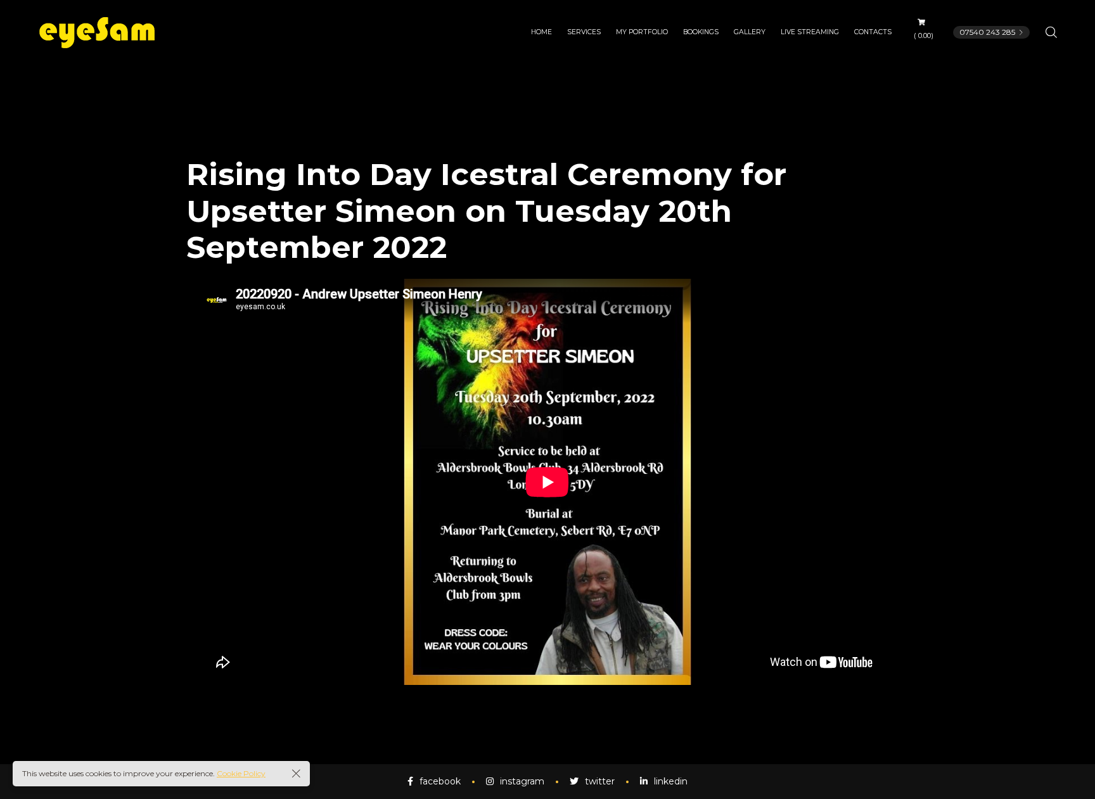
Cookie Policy (241, 773)
